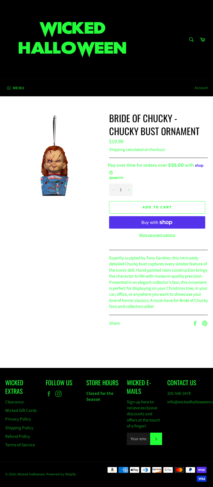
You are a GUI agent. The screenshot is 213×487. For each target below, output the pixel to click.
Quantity (116, 178)
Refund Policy (17, 436)
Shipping (117, 149)
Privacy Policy (18, 419)
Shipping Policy (19, 428)
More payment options (157, 235)
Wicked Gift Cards (21, 411)
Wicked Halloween (31, 474)
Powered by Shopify (61, 474)
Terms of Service (20, 445)
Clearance (14, 402)
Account (201, 88)
